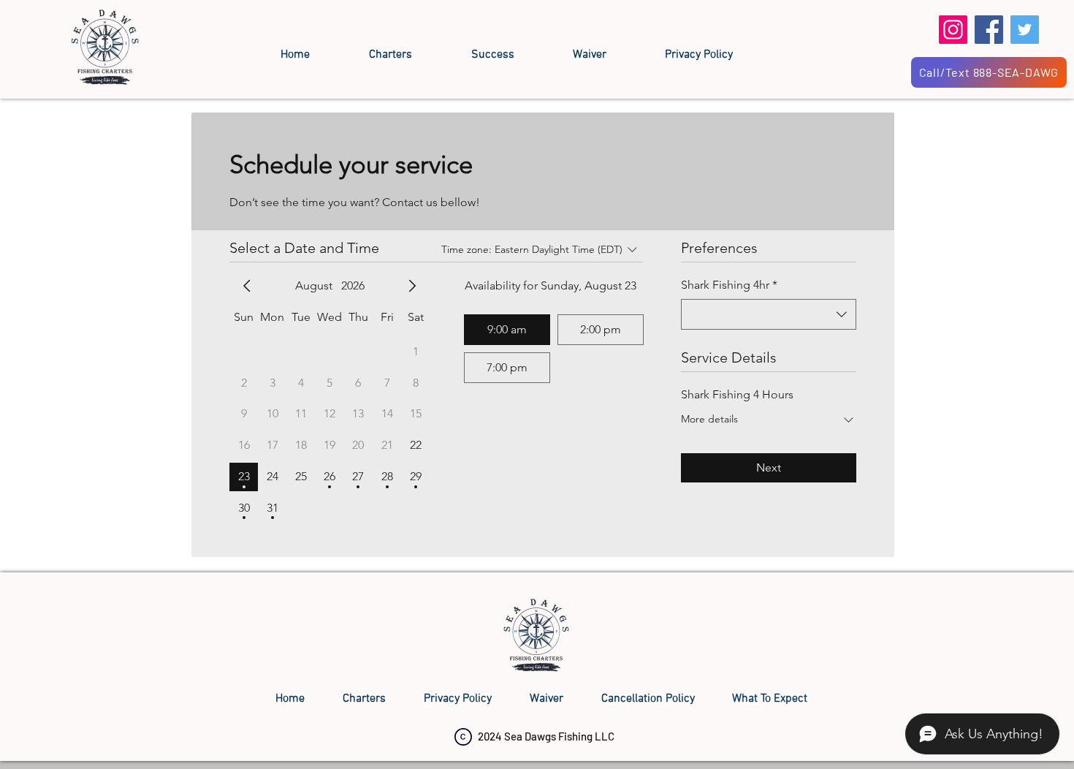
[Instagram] (953, 29)
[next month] (412, 286)
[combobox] (768, 314)
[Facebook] (989, 29)
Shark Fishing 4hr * (729, 285)
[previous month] (247, 286)
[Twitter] (1024, 29)
